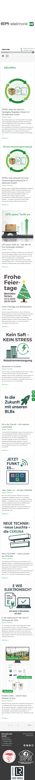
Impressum (25, 733)
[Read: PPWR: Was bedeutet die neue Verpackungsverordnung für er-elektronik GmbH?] (17, 159)
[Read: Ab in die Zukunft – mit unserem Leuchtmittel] (17, 405)
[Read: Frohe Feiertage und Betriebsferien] (17, 288)
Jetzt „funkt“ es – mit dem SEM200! (17, 490)
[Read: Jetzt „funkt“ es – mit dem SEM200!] (17, 471)
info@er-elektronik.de (6, 745)
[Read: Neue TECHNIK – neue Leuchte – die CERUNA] (17, 534)
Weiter (30, 725)
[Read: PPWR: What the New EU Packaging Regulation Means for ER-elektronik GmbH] (17, 90)
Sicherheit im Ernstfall (11, 366)
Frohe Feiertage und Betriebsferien (17, 307)
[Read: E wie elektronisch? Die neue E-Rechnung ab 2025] (17, 599)
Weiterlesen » (5, 138)
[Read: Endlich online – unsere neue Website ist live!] (17, 669)
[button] (7, 56)
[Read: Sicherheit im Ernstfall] (17, 347)
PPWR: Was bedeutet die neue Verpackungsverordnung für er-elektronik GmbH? (15, 180)
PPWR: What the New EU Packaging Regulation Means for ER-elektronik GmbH (16, 112)
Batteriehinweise (29, 735)
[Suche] (33, 52)
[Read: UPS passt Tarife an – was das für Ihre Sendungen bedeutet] (17, 225)
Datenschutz (30, 733)
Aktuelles (4, 117)
